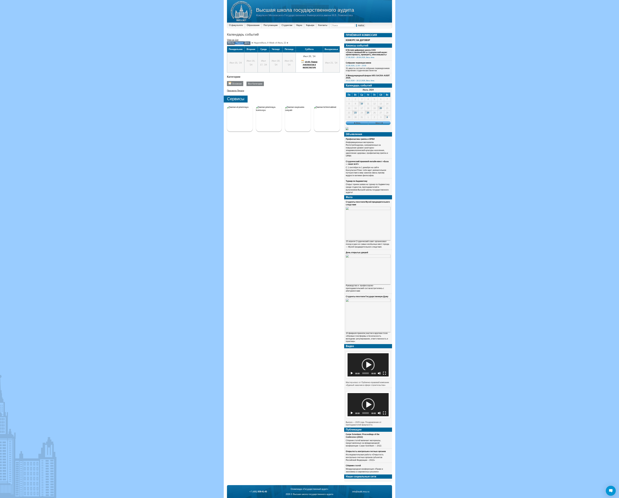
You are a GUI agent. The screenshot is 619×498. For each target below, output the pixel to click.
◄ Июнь (357, 123)
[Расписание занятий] (298, 119)
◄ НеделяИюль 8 (259, 43)
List (232, 40)
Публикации (354, 429)
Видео (350, 346)
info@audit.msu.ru (360, 491)
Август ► (379, 123)
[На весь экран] (384, 373)
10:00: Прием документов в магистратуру (310, 64)
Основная (237, 84)
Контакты (322, 25)
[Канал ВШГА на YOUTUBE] (327, 119)
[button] (368, 364)
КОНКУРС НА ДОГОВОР (358, 40)
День (247, 43)
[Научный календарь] (347, 129)
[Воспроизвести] (351, 373)
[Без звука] (379, 373)
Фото (349, 197)
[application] (368, 364)
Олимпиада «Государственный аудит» (309, 489)
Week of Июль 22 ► (279, 43)
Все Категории (255, 84)
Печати (235, 90)
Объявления (354, 134)
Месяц (231, 43)
